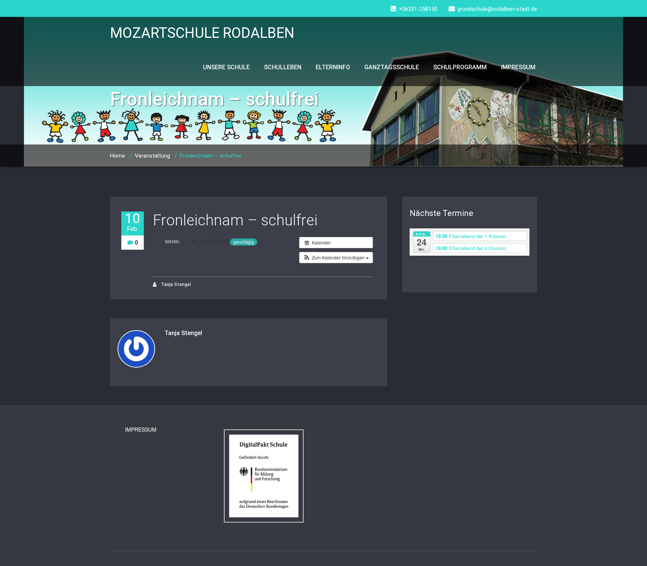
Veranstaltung (152, 155)
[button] (336, 257)
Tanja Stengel (175, 284)
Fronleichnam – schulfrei (235, 220)
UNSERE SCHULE (226, 67)
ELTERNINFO (333, 67)
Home (117, 155)
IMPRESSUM (518, 67)
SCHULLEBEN (282, 67)
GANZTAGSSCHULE (391, 67)
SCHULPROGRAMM (460, 67)
